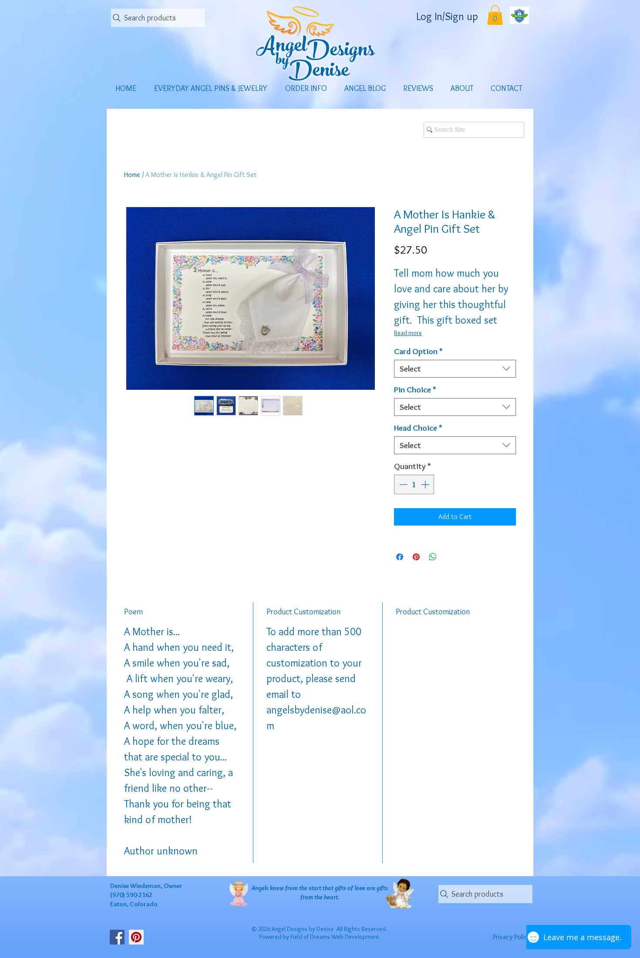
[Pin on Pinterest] (416, 557)
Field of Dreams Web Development (334, 937)
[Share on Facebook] (399, 557)
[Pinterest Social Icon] (136, 937)
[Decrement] (402, 484)
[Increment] (426, 484)
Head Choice (418, 428)
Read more (408, 333)
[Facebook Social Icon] (117, 937)
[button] (495, 15)
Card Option (418, 351)
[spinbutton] (414, 484)
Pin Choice (415, 390)
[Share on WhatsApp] (433, 557)
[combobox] (455, 369)
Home (132, 175)
